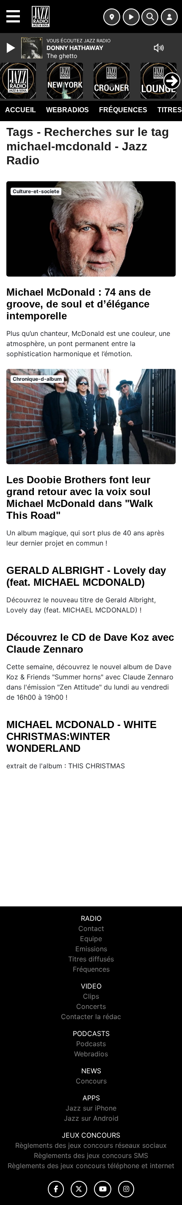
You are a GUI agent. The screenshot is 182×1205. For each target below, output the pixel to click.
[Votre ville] (111, 16)
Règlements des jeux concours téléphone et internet (91, 1165)
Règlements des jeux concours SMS (91, 1155)
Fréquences (123, 110)
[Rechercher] (149, 16)
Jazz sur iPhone (91, 1108)
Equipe (91, 938)
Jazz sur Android (91, 1118)
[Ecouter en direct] (131, 16)
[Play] (12, 48)
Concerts (91, 1006)
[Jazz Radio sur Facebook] (56, 1189)
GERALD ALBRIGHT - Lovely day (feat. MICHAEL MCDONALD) (86, 576)
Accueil (20, 110)
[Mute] (158, 48)
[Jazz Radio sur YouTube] (102, 1189)
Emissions (91, 949)
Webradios (67, 110)
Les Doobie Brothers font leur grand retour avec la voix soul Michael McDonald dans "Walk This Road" (79, 497)
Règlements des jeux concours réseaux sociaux (91, 1145)
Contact (91, 928)
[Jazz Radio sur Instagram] (126, 1189)
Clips (91, 996)
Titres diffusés (91, 959)
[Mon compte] (169, 16)
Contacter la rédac (91, 1016)
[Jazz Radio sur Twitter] (79, 1189)
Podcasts (91, 1043)
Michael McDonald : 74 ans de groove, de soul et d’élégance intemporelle (78, 303)
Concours (91, 1081)
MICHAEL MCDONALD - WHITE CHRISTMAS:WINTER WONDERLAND (81, 736)
